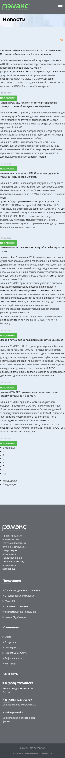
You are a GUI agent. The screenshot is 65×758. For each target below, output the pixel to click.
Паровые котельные (16, 606)
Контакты (10, 663)
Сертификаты (12, 647)
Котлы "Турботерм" (16, 617)
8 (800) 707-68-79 (19, 683)
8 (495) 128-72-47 (18, 700)
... (3, 469)
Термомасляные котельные (20, 611)
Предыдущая (10, 480)
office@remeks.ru (15, 712)
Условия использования (25, 753)
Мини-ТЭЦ (11, 601)
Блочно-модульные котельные (22, 590)
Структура (10, 642)
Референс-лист (13, 658)
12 (4, 473)
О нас (8, 636)
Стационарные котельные (19, 595)
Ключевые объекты (16, 652)
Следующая (9, 484)
